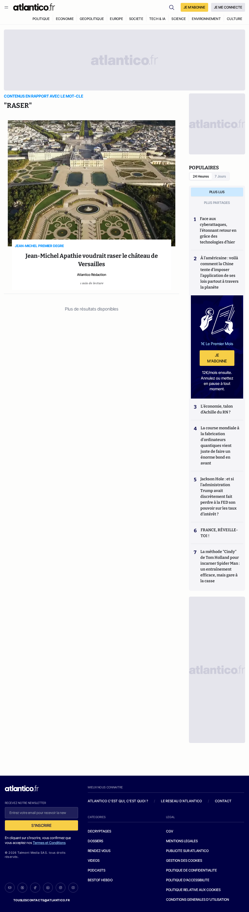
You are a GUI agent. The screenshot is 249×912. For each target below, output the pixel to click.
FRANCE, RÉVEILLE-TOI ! (219, 533)
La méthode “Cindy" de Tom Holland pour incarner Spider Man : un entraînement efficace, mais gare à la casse (220, 566)
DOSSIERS (95, 841)
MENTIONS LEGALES (182, 841)
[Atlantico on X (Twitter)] (22, 888)
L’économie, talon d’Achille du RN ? (217, 409)
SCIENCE (178, 19)
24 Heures (201, 176)
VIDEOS (93, 860)
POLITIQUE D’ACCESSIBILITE (187, 880)
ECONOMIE (65, 19)
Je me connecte (228, 7)
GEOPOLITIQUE (92, 19)
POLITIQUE (41, 19)
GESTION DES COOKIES (184, 860)
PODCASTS (96, 870)
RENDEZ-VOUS (99, 851)
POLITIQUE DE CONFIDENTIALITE (191, 870)
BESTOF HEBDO (100, 880)
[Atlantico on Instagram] (60, 887)
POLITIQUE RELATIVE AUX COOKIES (193, 890)
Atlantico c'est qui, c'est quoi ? (118, 801)
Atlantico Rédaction (91, 274)
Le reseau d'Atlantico (181, 801)
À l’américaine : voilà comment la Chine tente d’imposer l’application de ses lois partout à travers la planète (219, 273)
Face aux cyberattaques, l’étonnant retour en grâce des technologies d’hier (218, 230)
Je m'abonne (217, 358)
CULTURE (234, 19)
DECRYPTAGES (99, 831)
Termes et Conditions (49, 843)
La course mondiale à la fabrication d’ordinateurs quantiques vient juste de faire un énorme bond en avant (220, 445)
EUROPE (116, 19)
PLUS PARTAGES (217, 202)
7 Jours (220, 176)
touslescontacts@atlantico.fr (41, 900)
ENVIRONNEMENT (206, 19)
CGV (169, 831)
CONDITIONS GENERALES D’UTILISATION (197, 899)
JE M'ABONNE (194, 7)
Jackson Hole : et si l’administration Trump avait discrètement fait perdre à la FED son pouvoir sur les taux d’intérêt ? (218, 496)
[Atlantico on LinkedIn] (48, 888)
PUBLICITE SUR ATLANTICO (187, 851)
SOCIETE (136, 19)
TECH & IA (157, 19)
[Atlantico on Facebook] (35, 888)
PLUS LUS (217, 192)
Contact (223, 801)
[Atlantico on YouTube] (73, 887)
